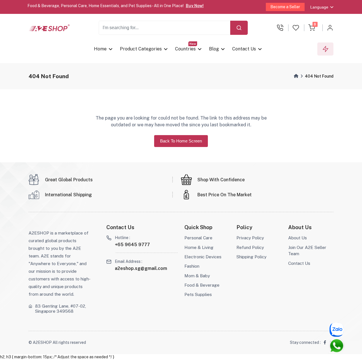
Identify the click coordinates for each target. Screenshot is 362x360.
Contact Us (244, 49)
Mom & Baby (197, 275)
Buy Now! (195, 5)
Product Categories (141, 49)
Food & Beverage (201, 285)
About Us (297, 237)
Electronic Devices (202, 256)
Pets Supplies (198, 294)
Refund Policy (250, 247)
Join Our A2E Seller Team (307, 250)
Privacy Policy (250, 237)
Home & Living (199, 247)
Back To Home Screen (181, 141)
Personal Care (198, 237)
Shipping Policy (251, 256)
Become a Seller (285, 7)
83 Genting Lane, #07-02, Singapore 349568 (60, 309)
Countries (185, 49)
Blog (214, 49)
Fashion (191, 266)
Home (100, 49)
